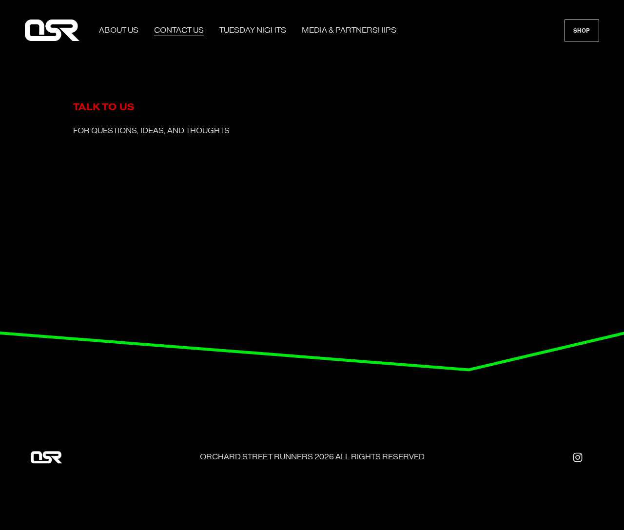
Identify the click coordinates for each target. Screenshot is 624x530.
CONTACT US (179, 30)
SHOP (581, 30)
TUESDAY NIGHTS (252, 30)
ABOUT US (118, 30)
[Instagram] (578, 457)
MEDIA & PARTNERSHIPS (349, 30)
